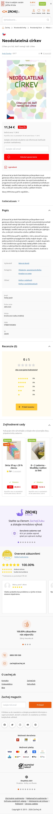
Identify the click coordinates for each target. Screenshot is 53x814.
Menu (48, 13)
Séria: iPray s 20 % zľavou (14, 466)
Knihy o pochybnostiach (28, 284)
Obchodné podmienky (14, 798)
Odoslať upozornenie (28, 157)
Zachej (7, 28)
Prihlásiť (40, 705)
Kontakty (5, 680)
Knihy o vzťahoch (25, 280)
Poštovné (19, 803)
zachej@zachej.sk (17, 663)
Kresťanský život (36, 28)
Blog (3, 687)
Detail (42, 4)
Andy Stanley (6, 53)
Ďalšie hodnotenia (21, 557)
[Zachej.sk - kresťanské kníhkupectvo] (11, 11)
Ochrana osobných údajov (15, 801)
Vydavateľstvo (7, 684)
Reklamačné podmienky (36, 798)
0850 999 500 (15, 655)
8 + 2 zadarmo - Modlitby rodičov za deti (38, 468)
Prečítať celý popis (9, 201)
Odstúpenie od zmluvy (38, 801)
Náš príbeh (31, 684)
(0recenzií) (47, 53)
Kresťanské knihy (20, 28)
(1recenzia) (16, 471)
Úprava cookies (31, 803)
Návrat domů (24, 263)
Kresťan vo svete (25, 273)
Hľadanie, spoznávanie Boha (30, 270)
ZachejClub (31, 680)
